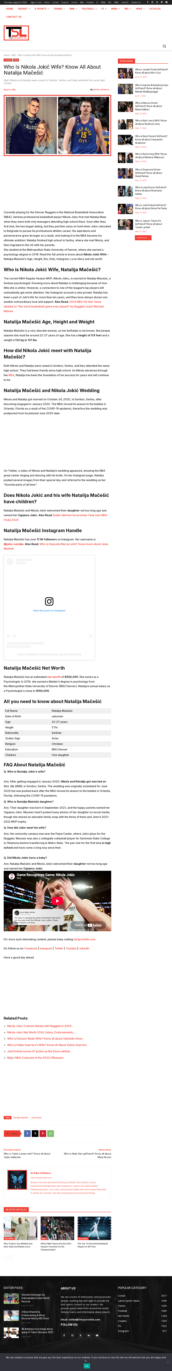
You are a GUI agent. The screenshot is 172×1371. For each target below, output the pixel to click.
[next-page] (11, 1258)
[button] (164, 46)
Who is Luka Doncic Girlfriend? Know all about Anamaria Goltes (151, 190)
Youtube (71, 948)
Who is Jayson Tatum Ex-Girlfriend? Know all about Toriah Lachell (148, 224)
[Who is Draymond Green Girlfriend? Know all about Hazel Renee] (125, 173)
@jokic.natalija (14, 544)
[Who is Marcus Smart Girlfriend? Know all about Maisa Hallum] (125, 106)
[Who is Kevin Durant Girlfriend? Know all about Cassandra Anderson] (125, 140)
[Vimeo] (162, 2)
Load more (142, 237)
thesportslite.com (85, 939)
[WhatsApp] (50, 1133)
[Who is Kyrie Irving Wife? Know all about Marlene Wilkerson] (125, 157)
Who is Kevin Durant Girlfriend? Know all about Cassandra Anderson (151, 139)
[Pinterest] (42, 1133)
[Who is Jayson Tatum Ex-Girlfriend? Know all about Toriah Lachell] (125, 224)
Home (7, 55)
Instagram (46, 948)
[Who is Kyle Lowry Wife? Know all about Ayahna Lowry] (125, 124)
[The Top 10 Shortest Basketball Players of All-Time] (94, 1228)
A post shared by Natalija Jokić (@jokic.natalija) (49, 654)
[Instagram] (152, 2)
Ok (86, 1366)
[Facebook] (148, 2)
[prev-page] (6, 1258)
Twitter (58, 948)
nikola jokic (36, 1117)
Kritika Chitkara (101, 89)
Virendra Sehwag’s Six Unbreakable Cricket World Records (35, 1298)
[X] (157, 2)
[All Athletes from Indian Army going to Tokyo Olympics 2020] (11, 1333)
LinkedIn (84, 948)
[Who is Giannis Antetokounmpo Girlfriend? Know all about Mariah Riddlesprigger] (125, 89)
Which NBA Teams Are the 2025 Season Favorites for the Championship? (56, 1246)
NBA (14, 55)
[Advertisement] (57, 185)
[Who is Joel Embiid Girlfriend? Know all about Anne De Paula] (125, 209)
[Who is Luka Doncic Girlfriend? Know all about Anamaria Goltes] (125, 191)
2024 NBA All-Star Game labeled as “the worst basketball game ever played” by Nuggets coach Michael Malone (54, 306)
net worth (53, 677)
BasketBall (9, 1238)
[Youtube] (166, 2)
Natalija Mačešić (20, 1117)
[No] (167, 1362)
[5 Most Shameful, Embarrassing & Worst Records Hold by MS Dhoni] (11, 1315)
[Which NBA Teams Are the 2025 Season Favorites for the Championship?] (57, 1228)
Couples (8, 60)
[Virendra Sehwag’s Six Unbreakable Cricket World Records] (11, 1298)
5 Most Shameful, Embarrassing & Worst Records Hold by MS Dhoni (35, 1315)
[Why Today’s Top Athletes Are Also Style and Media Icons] (20, 1228)
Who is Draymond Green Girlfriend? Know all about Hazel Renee (148, 172)
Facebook (31, 948)
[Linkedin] (89, 1335)
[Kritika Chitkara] (17, 1182)
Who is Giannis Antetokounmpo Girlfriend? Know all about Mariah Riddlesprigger (151, 88)
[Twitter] (80, 1335)
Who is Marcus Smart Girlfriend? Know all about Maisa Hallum (148, 106)
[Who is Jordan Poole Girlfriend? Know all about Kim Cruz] (125, 73)
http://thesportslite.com (41, 1178)
